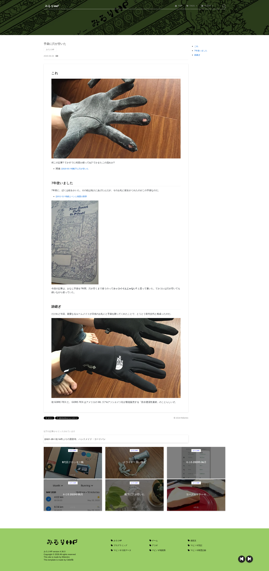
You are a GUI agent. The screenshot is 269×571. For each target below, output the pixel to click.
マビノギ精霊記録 (198, 550)
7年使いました (200, 50)
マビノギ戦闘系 (158, 550)
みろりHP (50, 49)
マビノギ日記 (196, 545)
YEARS (207, 6)
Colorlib (70, 560)
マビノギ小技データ (122, 550)
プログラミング (120, 545)
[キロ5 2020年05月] (241, 559)
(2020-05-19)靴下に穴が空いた (75, 169)
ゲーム (154, 540)
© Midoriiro (181, 418)
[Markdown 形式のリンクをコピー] (57, 56)
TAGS (192, 6)
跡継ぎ (197, 55)
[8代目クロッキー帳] (249, 559)
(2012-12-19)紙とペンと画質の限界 (71, 196)
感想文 (193, 540)
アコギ (154, 545)
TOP (180, 6)
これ (196, 46)
